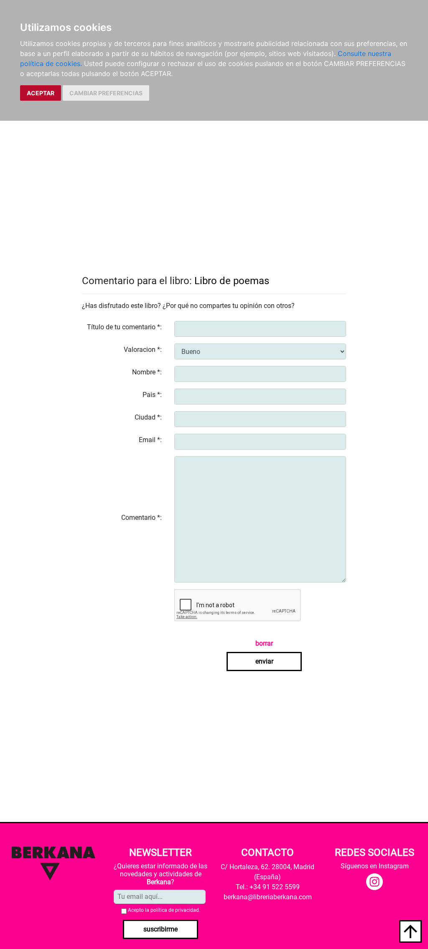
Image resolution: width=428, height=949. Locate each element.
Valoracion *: (143, 350)
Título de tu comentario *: (124, 327)
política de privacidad (174, 910)
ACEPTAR (40, 93)
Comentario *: (141, 518)
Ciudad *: (148, 417)
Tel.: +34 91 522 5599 (268, 887)
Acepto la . (164, 910)
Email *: (150, 440)
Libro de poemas (231, 281)
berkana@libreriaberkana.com (268, 897)
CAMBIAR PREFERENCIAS (106, 93)
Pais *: (152, 395)
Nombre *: (147, 372)
